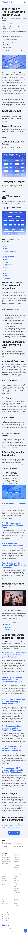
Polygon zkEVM (8, 264)
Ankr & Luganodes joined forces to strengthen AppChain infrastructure (12, 728)
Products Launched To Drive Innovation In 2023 (14, 32)
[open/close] (24, 2)
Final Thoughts (7, 47)
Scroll (6, 267)
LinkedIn (4, 827)
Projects (8, 439)
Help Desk (10, 825)
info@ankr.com (21, 928)
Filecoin (6, 253)
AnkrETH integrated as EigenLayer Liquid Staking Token (12, 525)
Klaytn (6, 259)
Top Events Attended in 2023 (11, 39)
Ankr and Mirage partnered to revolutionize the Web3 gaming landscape (14, 655)
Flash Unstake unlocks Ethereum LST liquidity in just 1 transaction (14, 565)
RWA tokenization (15, 87)
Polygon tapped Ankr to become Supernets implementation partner (11, 748)
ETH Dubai (7, 624)
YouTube (21, 825)
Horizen (6, 257)
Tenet (6, 273)
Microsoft (20, 292)
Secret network (8, 268)
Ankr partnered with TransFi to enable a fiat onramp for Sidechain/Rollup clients (13, 770)
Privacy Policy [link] (12, 931)
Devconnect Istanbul (10, 630)
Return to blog (14, 833)
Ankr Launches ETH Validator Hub (14, 504)
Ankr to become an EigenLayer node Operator (12, 544)
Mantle (6, 262)
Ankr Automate (8, 421)
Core (6, 249)
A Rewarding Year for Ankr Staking (12, 36)
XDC (6, 275)
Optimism (16, 385)
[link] (25, 930)
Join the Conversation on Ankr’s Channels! (14, 51)
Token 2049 (7, 627)
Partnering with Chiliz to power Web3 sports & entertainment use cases (12, 680)
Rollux (6, 265)
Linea (6, 261)
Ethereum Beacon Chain (10, 251)
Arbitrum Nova (8, 245)
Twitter (3, 824)
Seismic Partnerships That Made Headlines (12, 43)
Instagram (9, 827)
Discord (16, 825)
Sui (5, 272)
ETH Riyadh (7, 629)
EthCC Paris (8, 626)
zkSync (22, 385)
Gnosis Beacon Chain (10, 256)
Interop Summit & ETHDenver (12, 622)
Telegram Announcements (12, 824)
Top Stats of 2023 (8, 24)
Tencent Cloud (5, 293)
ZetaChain (7, 276)
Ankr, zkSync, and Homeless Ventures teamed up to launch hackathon (13, 701)
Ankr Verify (14, 401)
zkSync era (7, 278)
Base (6, 246)
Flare (6, 254)
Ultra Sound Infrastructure (10, 364)
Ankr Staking (15, 827)
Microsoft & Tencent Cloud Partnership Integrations (13, 27)
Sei (5, 270)
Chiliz (6, 248)
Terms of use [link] (5, 931)
